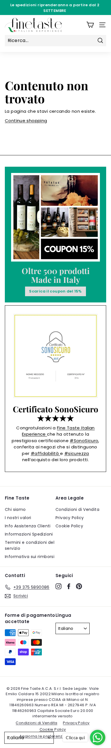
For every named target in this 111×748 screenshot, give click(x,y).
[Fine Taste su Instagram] (58, 586)
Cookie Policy (69, 526)
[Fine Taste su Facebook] (69, 586)
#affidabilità (45, 453)
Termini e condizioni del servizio (29, 545)
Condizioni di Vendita (77, 509)
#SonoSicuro (84, 441)
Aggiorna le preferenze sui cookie (52, 736)
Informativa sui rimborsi (29, 556)
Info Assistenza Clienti (28, 526)
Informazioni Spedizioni (29, 534)
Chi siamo (15, 509)
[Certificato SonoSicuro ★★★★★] (55, 356)
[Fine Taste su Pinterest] (79, 586)
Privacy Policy (70, 518)
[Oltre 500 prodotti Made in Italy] (55, 217)
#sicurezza (76, 453)
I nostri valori (18, 518)
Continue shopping (26, 121)
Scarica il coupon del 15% (55, 291)
